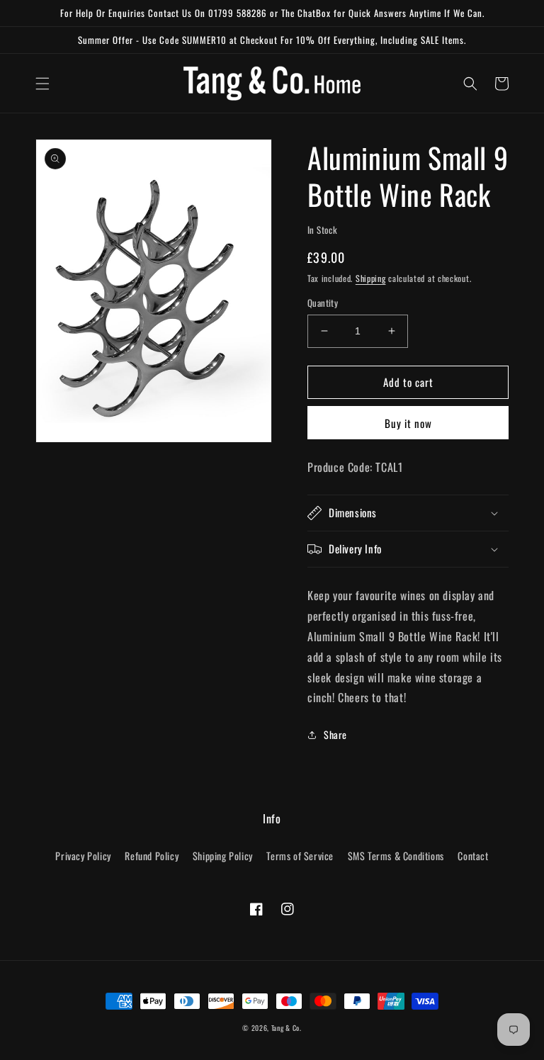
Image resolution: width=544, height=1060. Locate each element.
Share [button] (335, 734)
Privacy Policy (82, 855)
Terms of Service (300, 855)
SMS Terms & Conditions (396, 855)
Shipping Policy (223, 855)
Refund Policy (151, 855)
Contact (473, 855)
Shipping (371, 278)
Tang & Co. (286, 1027)
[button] (42, 83)
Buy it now (408, 423)
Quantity (322, 303)
